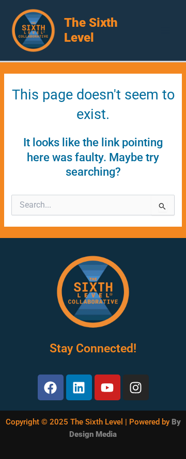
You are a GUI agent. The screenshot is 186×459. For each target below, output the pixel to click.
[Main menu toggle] (165, 30)
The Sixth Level (91, 30)
